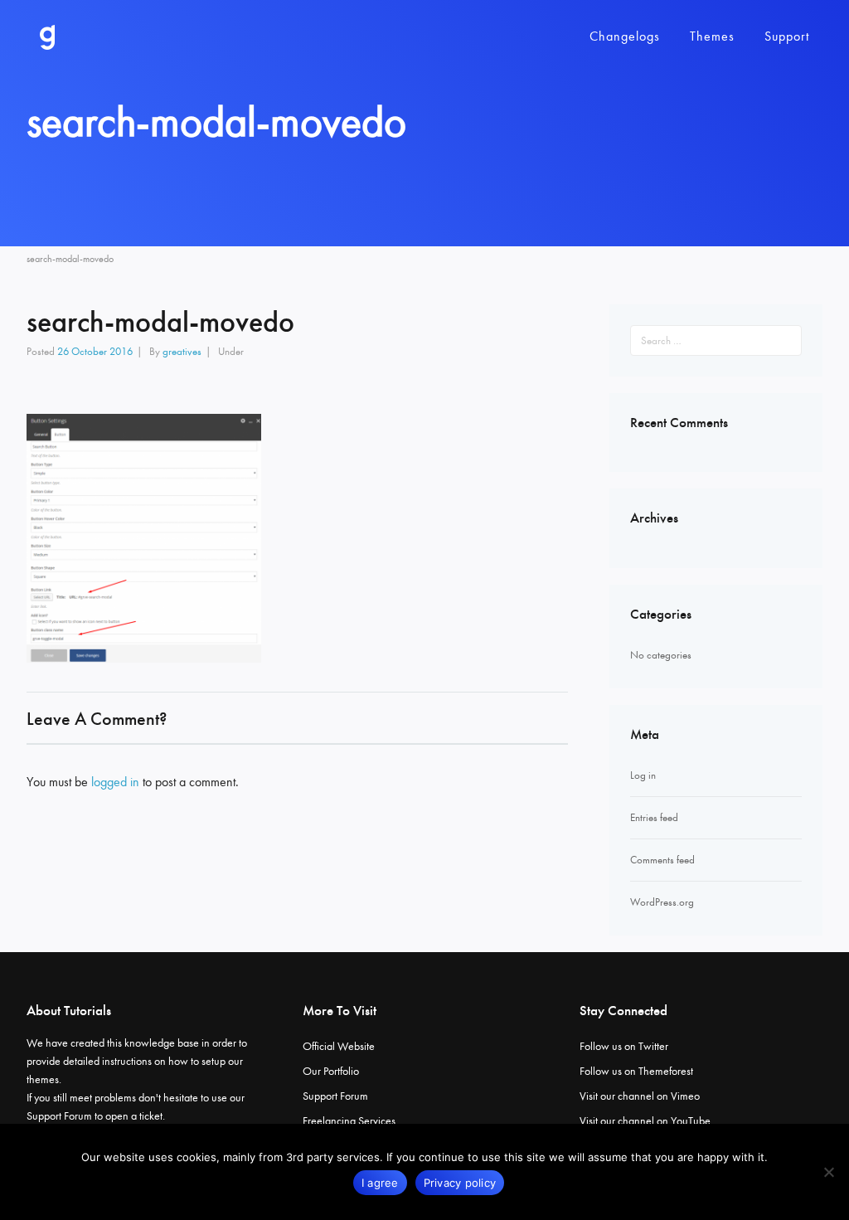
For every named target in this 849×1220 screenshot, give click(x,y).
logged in (115, 782)
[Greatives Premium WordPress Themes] (47, 37)
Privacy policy (460, 1182)
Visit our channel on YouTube (645, 1121)
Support (786, 36)
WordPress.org (662, 902)
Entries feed (654, 817)
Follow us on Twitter (624, 1046)
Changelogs (624, 36)
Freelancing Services (349, 1121)
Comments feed (662, 859)
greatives (182, 351)
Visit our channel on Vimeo (640, 1096)
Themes (712, 36)
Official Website (339, 1046)
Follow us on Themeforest (636, 1071)
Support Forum (59, 1116)
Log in (643, 775)
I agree (380, 1182)
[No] (828, 1172)
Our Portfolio (331, 1071)
